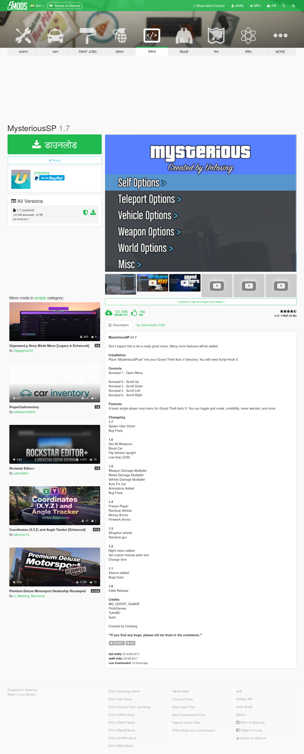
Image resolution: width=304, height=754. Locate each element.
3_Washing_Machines (29, 596)
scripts (40, 297)
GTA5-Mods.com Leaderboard (193, 730)
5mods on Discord (252, 738)
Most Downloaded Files (188, 714)
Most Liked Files (183, 707)
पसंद (141, 315)
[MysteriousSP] (201, 203)
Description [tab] (120, 325)
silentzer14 (21, 534)
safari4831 (21, 473)
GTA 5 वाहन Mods (120, 699)
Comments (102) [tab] (152, 325)
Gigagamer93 (23, 350)
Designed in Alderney (23, 690)
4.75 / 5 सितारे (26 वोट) (285, 315)
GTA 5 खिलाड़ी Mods (121, 730)
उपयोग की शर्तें (244, 707)
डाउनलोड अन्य (120, 315)
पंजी (273, 5)
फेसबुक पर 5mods (251, 730)
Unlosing (41, 172)
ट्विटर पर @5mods (252, 722)
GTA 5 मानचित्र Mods (122, 738)
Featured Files (182, 699)
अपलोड (238, 5)
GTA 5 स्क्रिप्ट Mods (121, 722)
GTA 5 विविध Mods (120, 746)
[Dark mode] (284, 5)
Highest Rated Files (186, 722)
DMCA (240, 714)
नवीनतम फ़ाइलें (180, 691)
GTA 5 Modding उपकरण (124, 691)
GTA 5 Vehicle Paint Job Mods (129, 707)
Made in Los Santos (22, 694)
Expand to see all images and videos (201, 302)
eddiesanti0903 (24, 412)
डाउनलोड (59, 144)
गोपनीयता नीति (244, 699)
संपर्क (239, 691)
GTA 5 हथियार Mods (121, 714)
